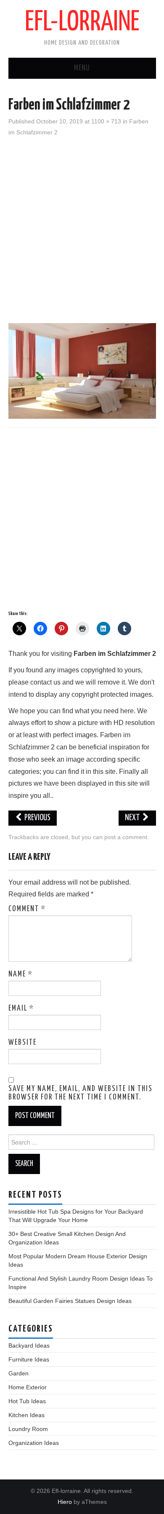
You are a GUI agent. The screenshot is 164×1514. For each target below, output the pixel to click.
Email (21, 1008)
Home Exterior (27, 1387)
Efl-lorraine (82, 22)
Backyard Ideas (29, 1345)
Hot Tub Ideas (27, 1401)
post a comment (125, 837)
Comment (27, 909)
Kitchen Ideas (26, 1415)
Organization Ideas (33, 1442)
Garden (18, 1373)
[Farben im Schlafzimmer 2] (82, 370)
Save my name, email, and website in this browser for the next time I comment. (80, 1093)
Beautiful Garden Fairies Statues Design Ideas (70, 1300)
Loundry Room (28, 1429)
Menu (82, 68)
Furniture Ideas (28, 1359)
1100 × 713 (106, 121)
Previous (36, 818)
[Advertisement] (82, 229)
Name (20, 974)
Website (22, 1042)
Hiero (65, 1501)
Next (133, 818)
